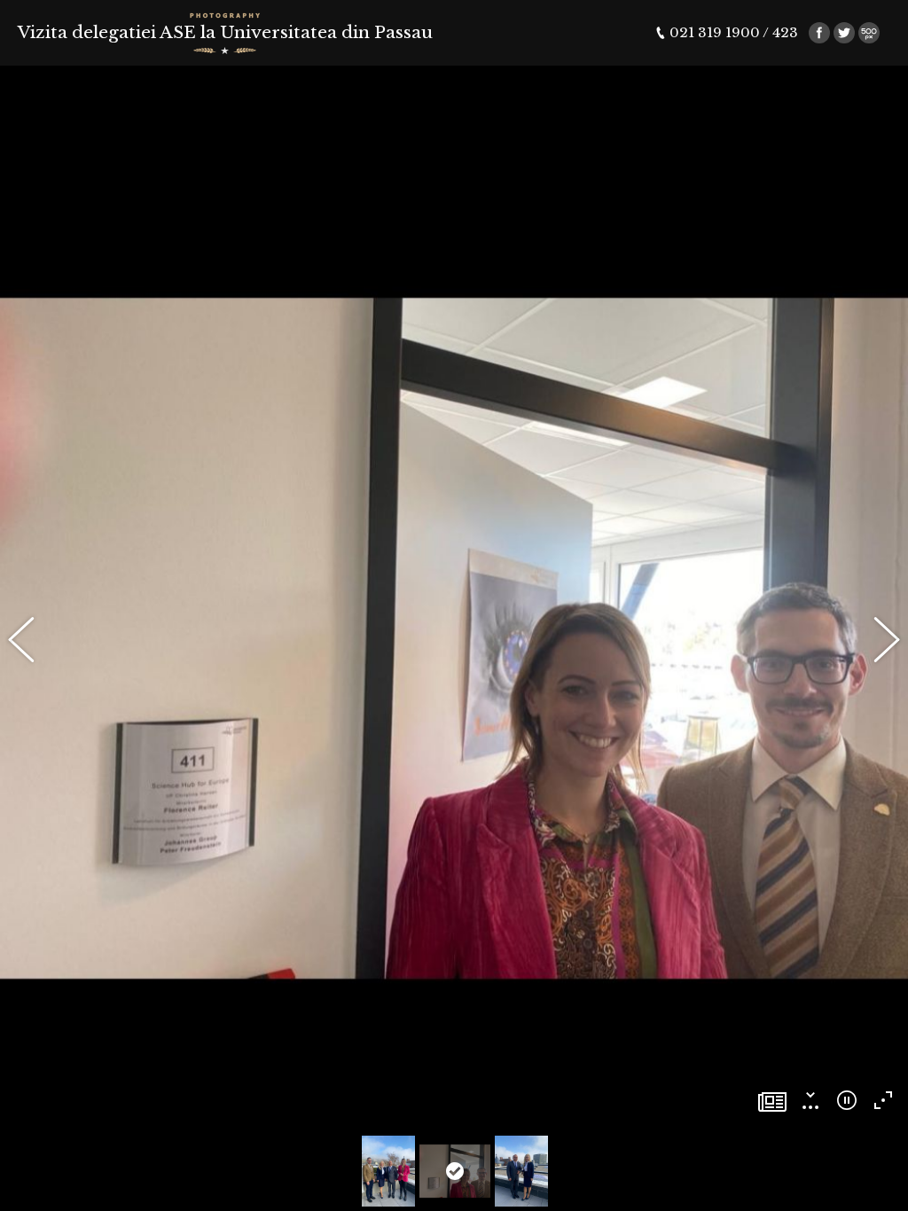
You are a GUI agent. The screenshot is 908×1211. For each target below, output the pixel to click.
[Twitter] (844, 32)
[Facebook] (819, 32)
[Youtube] (869, 32)
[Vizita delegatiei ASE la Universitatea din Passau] (772, 1103)
